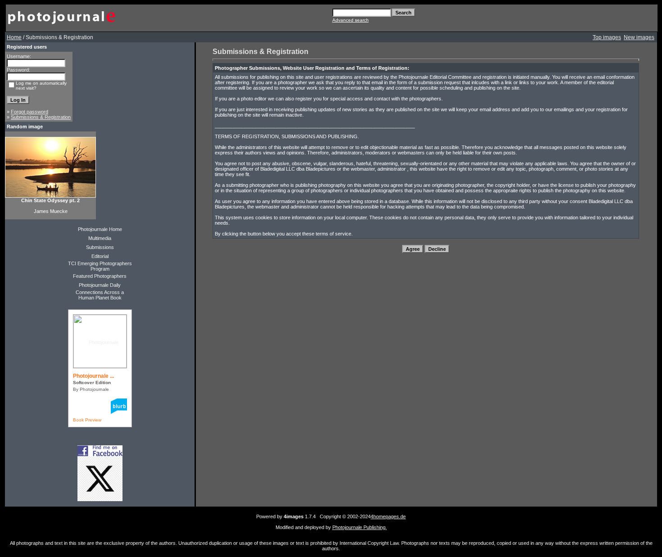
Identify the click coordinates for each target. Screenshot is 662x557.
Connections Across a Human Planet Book (100, 295)
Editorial (100, 256)
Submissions (100, 247)
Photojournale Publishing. (359, 527)
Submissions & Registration (41, 117)
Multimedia (99, 238)
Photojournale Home (100, 229)
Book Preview (87, 419)
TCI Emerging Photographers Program (100, 266)
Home (14, 37)
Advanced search (350, 20)
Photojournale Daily (100, 285)
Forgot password (29, 111)
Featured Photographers (100, 276)
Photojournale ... (93, 376)
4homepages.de (388, 516)
